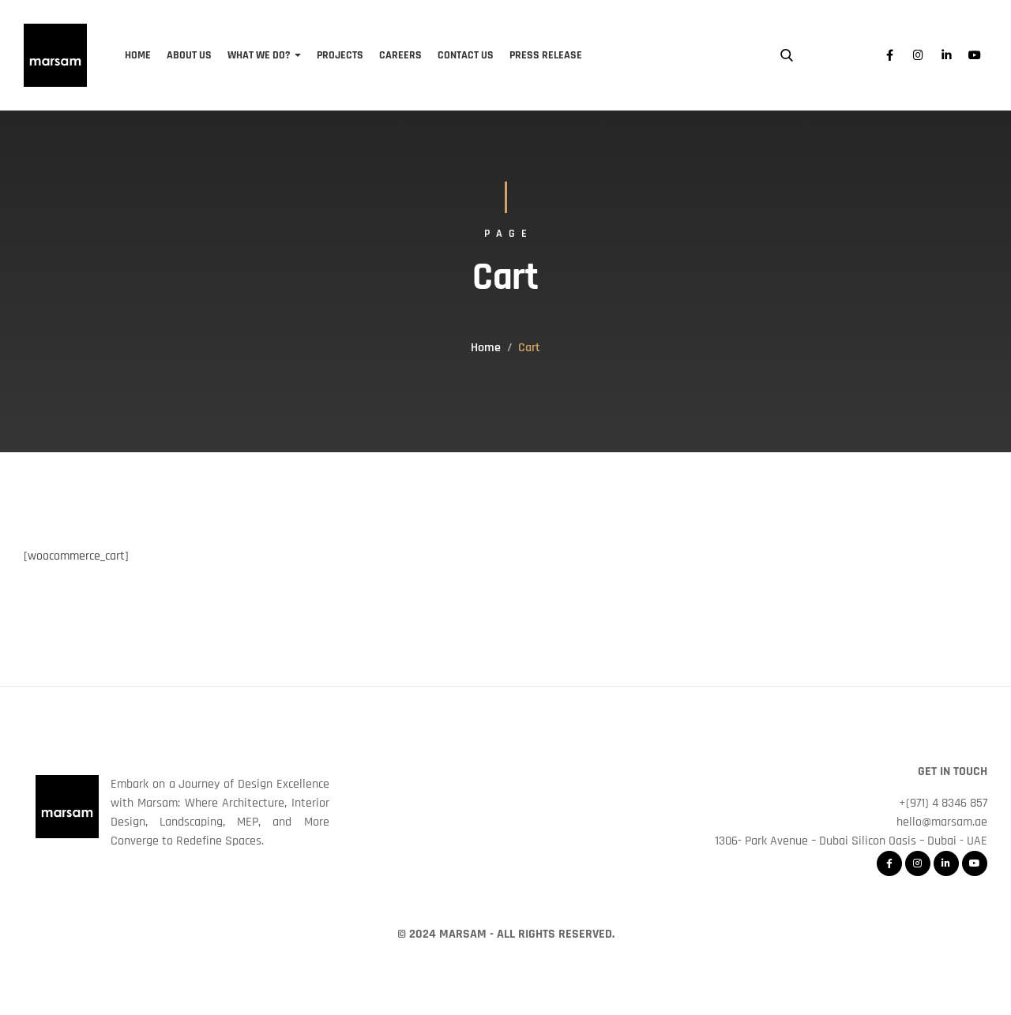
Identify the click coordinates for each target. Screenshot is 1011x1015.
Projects (340, 55)
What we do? (259, 55)
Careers (400, 55)
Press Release (545, 55)
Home (138, 55)
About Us (189, 55)
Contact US (466, 55)
